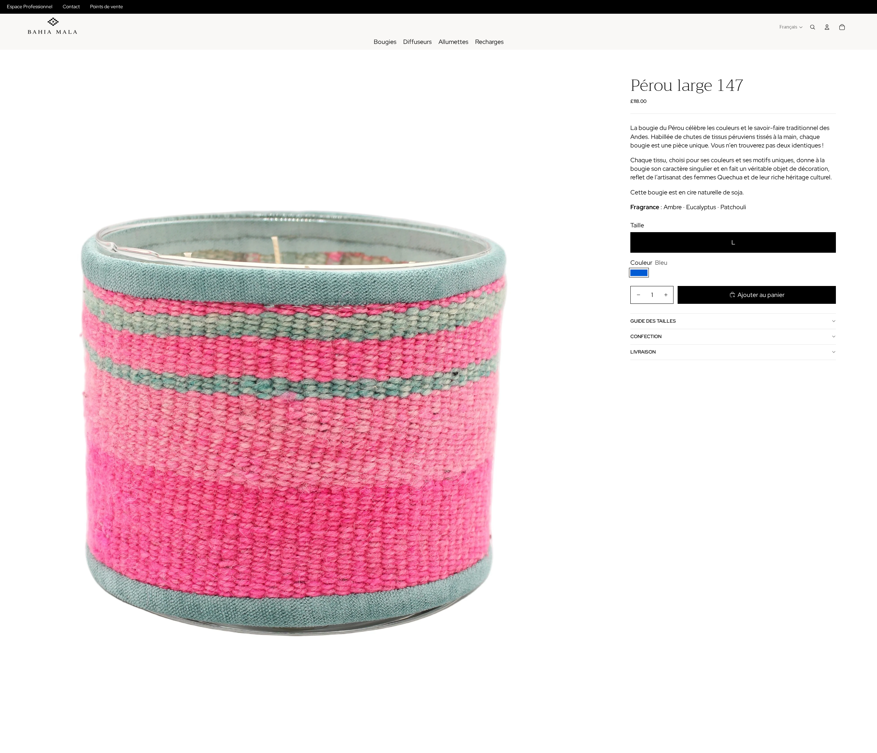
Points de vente (106, 6)
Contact (71, 6)
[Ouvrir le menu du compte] (827, 27)
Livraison (643, 352)
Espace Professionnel (29, 6)
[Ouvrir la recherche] (812, 27)
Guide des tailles (653, 321)
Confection (646, 336)
